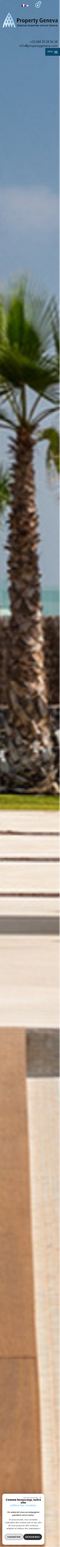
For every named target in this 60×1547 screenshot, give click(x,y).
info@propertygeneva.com (38, 46)
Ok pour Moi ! (32, 1537)
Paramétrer (13, 1537)
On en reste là (30, 1497)
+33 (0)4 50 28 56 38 (44, 42)
